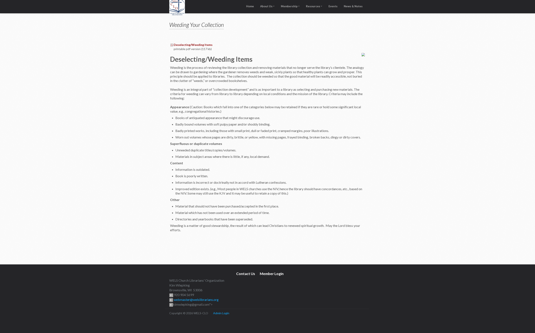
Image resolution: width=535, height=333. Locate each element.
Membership (289, 6)
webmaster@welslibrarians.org (196, 300)
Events (333, 6)
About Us (266, 6)
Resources (313, 6)
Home (250, 6)
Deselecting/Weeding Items (193, 44)
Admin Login (221, 313)
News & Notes (353, 6)
